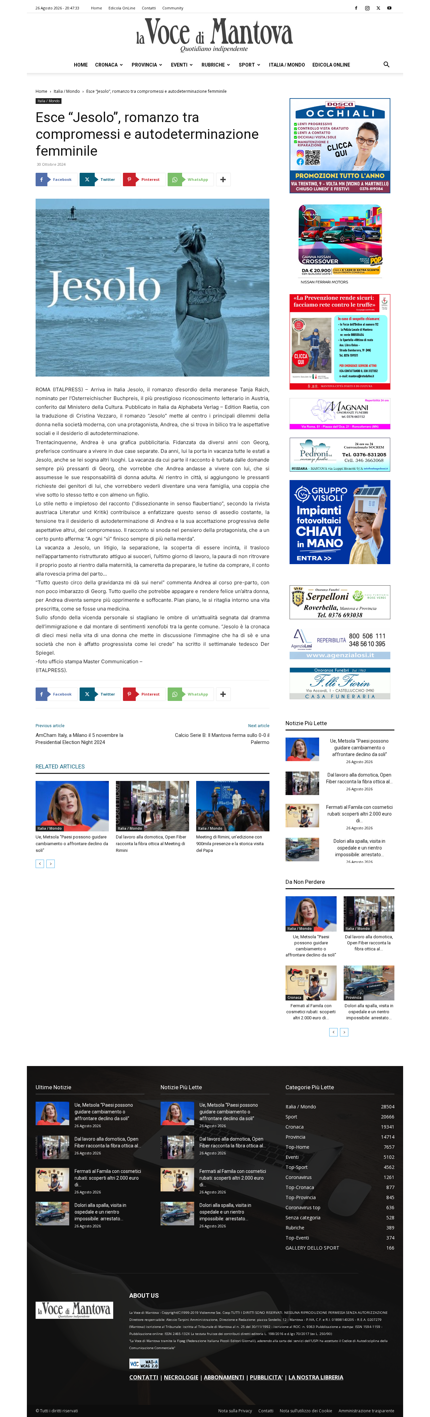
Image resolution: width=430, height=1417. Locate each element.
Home (96, 7)
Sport (247, 65)
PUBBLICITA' (266, 1377)
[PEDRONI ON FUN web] (340, 470)
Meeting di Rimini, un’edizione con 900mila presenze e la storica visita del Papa (230, 843)
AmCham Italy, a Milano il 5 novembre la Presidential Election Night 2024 (79, 738)
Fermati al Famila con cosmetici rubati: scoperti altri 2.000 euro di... (359, 813)
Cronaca (106, 65)
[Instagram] (367, 8)
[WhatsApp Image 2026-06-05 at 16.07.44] (340, 284)
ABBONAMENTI (224, 1377)
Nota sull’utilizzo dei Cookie (306, 1411)
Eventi (179, 65)
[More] (223, 179)
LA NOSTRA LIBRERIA (316, 1377)
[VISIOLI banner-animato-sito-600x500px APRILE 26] (340, 562)
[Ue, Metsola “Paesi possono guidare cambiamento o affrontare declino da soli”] (72, 806)
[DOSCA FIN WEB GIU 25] (340, 191)
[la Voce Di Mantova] (215, 35)
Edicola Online (331, 65)
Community (172, 7)
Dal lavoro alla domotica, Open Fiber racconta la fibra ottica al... (369, 942)
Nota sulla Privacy (235, 1411)
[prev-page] (40, 864)
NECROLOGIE (181, 1377)
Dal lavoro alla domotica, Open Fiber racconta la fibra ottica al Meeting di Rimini (151, 843)
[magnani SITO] (340, 427)
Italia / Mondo (287, 65)
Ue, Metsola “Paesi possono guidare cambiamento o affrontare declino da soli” (72, 843)
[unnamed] (340, 657)
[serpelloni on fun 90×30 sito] (340, 617)
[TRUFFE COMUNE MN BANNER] (340, 388)
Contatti (149, 7)
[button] (386, 65)
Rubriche (213, 65)
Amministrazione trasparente (366, 1411)
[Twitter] (378, 8)
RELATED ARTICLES (60, 766)
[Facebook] (356, 8)
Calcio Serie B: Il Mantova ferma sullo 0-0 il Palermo (222, 738)
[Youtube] (389, 8)
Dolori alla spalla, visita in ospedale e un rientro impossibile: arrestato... (359, 847)
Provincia (144, 65)
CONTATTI (143, 1377)
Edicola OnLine (122, 7)
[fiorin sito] (340, 697)
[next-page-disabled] (50, 864)
